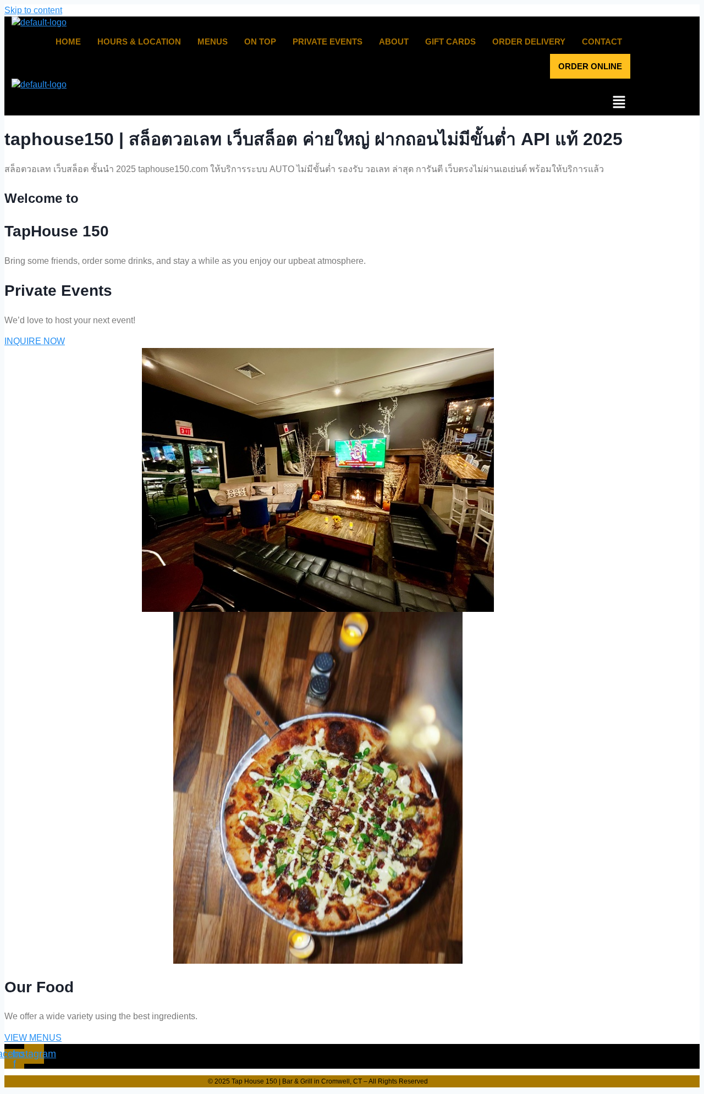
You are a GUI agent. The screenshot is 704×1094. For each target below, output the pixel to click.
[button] (317, 103)
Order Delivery (528, 41)
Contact (602, 41)
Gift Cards (450, 41)
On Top (260, 41)
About (394, 41)
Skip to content (33, 10)
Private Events (327, 41)
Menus (212, 41)
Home (68, 41)
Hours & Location (139, 41)
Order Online (590, 66)
